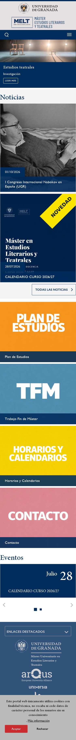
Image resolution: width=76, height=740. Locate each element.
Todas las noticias (51, 289)
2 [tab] (41, 609)
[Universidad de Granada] (38, 8)
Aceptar (16, 728)
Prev (4, 605)
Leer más (10, 81)
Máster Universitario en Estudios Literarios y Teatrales (45, 660)
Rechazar (42, 729)
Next (72, 605)
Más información (39, 721)
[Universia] (38, 687)
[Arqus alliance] (37, 675)
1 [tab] (35, 609)
